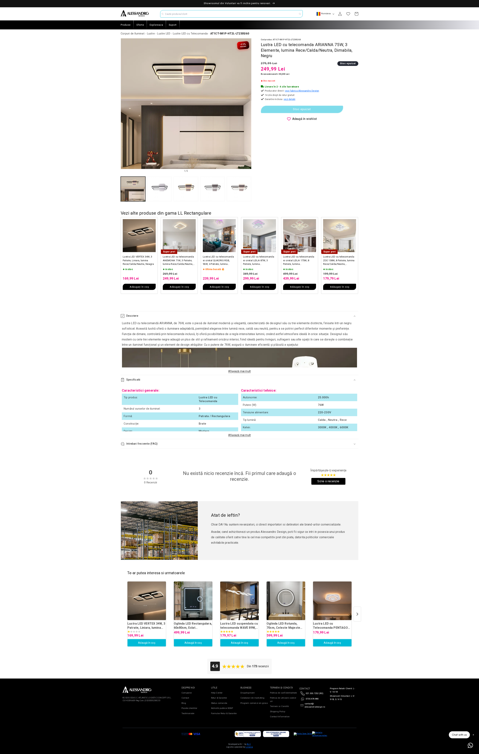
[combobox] (231, 14)
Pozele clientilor (189, 708)
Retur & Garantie (219, 698)
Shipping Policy (277, 711)
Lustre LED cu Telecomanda (190, 33)
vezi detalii (289, 99)
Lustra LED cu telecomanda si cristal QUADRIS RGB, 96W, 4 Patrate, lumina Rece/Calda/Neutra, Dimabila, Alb (218, 260)
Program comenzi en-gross (254, 703)
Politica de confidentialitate (283, 693)
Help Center (217, 693)
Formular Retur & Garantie (224, 713)
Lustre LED (163, 33)
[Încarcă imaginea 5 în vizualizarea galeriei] (239, 189)
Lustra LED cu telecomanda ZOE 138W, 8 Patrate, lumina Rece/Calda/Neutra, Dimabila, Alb (339, 260)
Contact (185, 698)
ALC (249, 744)
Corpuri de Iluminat (132, 33)
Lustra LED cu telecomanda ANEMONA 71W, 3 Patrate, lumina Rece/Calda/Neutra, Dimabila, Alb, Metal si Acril (178, 260)
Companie (186, 693)
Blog (183, 703)
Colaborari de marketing (252, 698)
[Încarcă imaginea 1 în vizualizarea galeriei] (133, 189)
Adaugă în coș (146, 642)
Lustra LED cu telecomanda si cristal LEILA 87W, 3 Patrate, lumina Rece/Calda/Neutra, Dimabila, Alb (258, 260)
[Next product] (357, 614)
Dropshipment (247, 693)
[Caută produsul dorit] (300, 14)
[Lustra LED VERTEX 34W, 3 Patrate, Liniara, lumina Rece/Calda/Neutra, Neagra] (146, 601)
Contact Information (280, 716)
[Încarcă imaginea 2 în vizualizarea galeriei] (159, 189)
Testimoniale (187, 713)
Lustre (151, 33)
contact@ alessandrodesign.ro (315, 705)
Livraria (249, 747)
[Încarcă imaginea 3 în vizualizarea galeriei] (186, 189)
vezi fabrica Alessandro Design (302, 90)
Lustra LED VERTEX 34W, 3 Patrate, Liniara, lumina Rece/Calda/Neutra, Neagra (138, 260)
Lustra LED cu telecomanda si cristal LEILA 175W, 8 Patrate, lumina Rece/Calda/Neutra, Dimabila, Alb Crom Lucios (298, 260)
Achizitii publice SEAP (222, 708)
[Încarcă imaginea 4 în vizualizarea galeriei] (212, 189)
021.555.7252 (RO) (314, 693)
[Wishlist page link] (348, 14)
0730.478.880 (312, 699)
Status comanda (219, 703)
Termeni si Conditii (279, 706)
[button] (239, 316)
